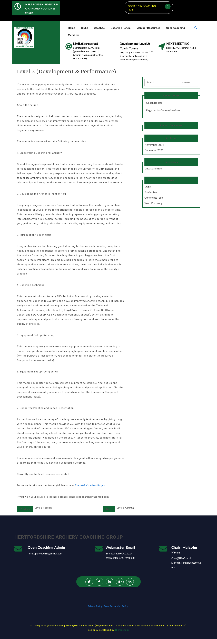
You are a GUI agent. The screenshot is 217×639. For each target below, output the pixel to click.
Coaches (99, 27)
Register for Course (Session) (163, 110)
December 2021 (153, 150)
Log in (147, 186)
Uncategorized (153, 168)
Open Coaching (175, 27)
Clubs (84, 27)
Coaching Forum (121, 27)
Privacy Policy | (96, 606)
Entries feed (151, 192)
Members (73, 35)
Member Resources (148, 27)
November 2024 (154, 144)
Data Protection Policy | (116, 606)
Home (71, 27)
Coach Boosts (154, 102)
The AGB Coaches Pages (90, 485)
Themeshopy (121, 630)
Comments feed (153, 197)
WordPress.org (153, 203)
